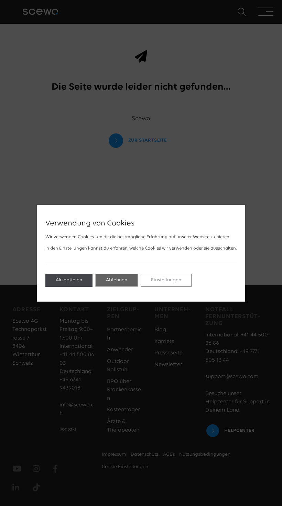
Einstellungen (73, 248)
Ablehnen (116, 280)
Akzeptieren (69, 280)
